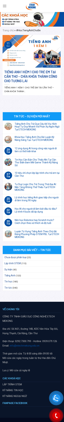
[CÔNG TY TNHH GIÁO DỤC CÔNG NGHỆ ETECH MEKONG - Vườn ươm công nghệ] (32, 6)
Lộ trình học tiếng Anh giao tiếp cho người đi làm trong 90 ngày (37, 199)
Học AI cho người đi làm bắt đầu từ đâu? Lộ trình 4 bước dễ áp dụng (36, 210)
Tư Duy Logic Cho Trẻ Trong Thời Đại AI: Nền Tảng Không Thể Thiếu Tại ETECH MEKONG (35, 187)
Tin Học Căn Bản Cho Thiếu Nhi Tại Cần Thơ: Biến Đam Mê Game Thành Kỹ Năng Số (36, 162)
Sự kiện (8, 269)
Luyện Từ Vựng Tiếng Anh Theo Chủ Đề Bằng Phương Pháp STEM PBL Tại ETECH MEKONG (37, 234)
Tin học (8, 281)
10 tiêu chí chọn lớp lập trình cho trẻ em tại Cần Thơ (37, 174)
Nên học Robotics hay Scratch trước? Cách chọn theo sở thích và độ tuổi (34, 221)
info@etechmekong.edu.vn (24, 345)
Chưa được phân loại (15, 257)
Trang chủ (8, 30)
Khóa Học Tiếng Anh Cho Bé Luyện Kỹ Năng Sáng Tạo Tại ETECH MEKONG (34, 138)
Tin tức (8, 287)
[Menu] (5, 6)
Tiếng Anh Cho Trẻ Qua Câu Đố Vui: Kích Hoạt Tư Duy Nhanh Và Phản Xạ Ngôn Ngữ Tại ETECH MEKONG (37, 126)
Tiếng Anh (9, 275)
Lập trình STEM (12, 263)
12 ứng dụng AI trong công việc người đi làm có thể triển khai (36, 150)
